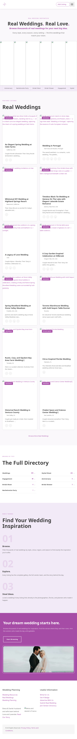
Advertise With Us (46, 700)
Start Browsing (12, 639)
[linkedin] (63, 729)
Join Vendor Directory (48, 706)
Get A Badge (44, 697)
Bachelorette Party (22, 88)
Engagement (62, 88)
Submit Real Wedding (48, 703)
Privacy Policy (25, 728)
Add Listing (62, 4)
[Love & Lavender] (4, 4)
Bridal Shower (49, 88)
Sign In (52, 4)
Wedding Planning (9, 700)
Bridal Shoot (37, 88)
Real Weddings (8, 697)
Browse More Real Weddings (39, 436)
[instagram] (70, 729)
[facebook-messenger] (67, 729)
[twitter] (60, 729)
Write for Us (44, 695)
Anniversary (8, 88)
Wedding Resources (10, 695)
